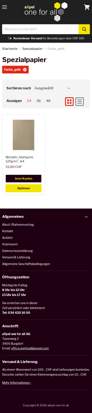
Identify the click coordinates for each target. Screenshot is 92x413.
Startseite (10, 49)
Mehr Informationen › (16, 382)
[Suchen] (84, 29)
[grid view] (69, 101)
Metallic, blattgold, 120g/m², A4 (19, 159)
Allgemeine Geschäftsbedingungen (26, 264)
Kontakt (7, 231)
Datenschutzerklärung (17, 251)
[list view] (79, 101)
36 (38, 101)
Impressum (10, 244)
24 (29, 101)
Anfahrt (7, 237)
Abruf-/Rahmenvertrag (18, 224)
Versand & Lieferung (16, 257)
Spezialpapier (32, 49)
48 (48, 101)
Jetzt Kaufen (23, 178)
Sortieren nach (18, 88)
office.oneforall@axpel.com (30, 348)
